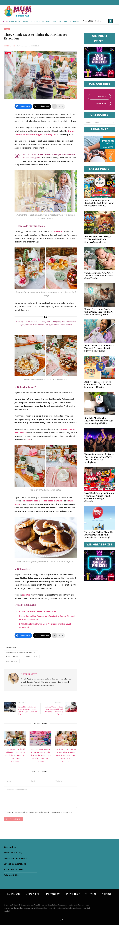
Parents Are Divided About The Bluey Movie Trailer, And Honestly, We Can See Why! (99, 535)
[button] (114, 19)
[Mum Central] (18, 13)
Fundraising (11, 661)
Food (7, 29)
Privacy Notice (11, 875)
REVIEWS (46, 21)
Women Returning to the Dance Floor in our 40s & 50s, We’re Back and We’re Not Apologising (99, 458)
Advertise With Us (13, 869)
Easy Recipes (31, 656)
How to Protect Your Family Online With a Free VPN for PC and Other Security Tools (98, 312)
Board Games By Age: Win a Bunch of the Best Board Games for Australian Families (99, 203)
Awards (13, 21)
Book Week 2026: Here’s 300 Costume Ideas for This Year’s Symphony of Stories (98, 384)
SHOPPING (58, 21)
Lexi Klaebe (9, 46)
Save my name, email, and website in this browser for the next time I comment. (39, 812)
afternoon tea (13, 647)
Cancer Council (13, 656)
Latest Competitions (15, 863)
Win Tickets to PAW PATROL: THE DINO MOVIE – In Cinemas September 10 (98, 239)
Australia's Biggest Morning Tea (21, 652)
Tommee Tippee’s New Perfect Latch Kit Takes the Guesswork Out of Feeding (99, 275)
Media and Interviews (15, 858)
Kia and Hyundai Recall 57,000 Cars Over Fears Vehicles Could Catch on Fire (27, 710)
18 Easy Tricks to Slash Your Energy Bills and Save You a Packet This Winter (54, 710)
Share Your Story (13, 852)
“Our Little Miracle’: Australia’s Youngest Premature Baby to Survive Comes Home (99, 348)
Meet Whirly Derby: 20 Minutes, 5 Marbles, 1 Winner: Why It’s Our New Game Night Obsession (99, 497)
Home (5, 21)
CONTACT (74, 21)
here (29, 439)
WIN (65, 21)
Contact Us (10, 847)
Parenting (23, 21)
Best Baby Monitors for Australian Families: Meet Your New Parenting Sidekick (98, 421)
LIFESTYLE (35, 21)
